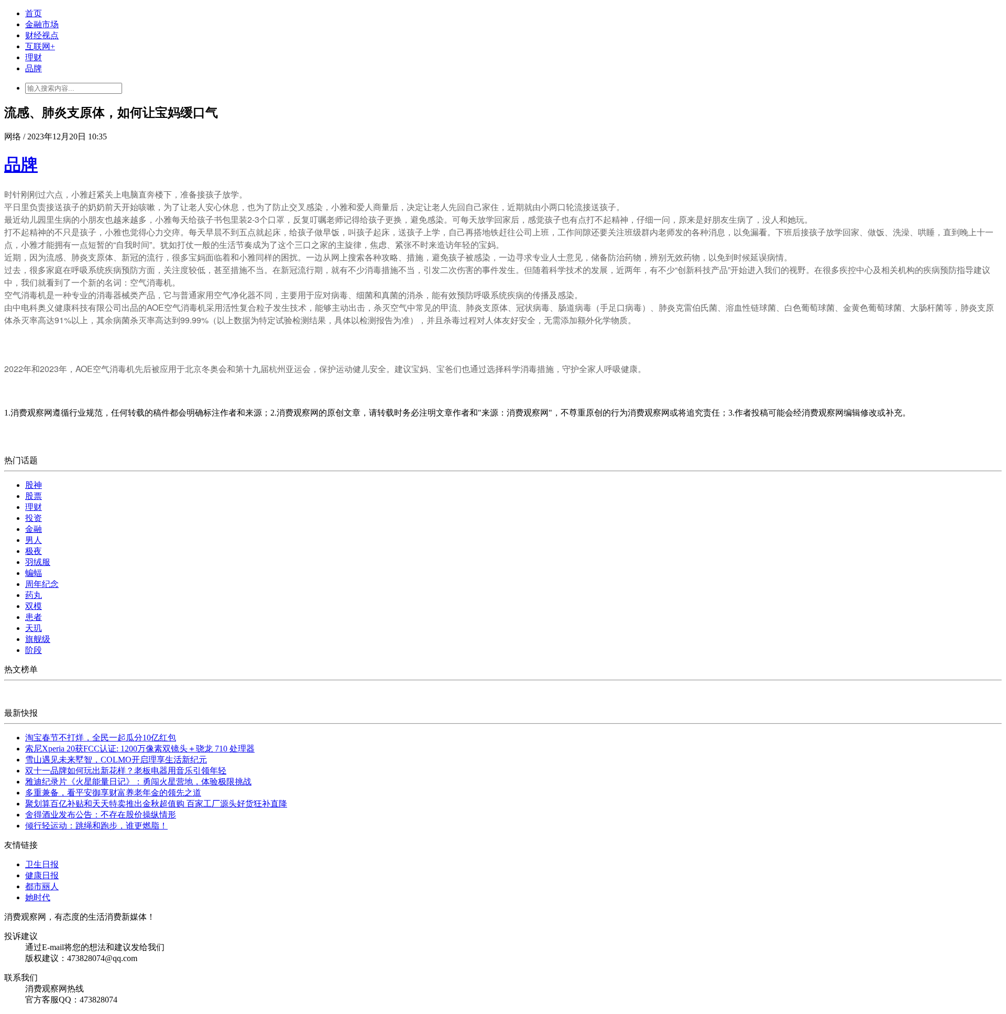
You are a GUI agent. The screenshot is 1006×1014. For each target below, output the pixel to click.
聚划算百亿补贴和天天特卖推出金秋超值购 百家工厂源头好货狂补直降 (156, 803)
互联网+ (40, 46)
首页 (33, 13)
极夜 (33, 551)
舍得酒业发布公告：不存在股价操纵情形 (100, 814)
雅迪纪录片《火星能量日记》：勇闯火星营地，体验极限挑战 (138, 781)
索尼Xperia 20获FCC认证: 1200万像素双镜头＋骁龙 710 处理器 (140, 748)
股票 (33, 496)
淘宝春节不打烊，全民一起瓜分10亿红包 (100, 737)
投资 (33, 518)
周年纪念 (42, 584)
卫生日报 (42, 864)
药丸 (33, 595)
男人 (33, 540)
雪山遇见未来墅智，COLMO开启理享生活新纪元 (116, 759)
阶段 (33, 650)
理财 (33, 57)
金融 (33, 529)
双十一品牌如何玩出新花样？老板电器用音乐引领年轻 (125, 770)
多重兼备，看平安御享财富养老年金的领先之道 (113, 792)
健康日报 (42, 875)
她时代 (37, 897)
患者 (33, 617)
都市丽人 (42, 886)
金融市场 (42, 24)
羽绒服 (37, 562)
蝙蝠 (33, 573)
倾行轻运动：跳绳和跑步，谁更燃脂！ (96, 825)
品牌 (33, 68)
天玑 (33, 628)
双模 (33, 606)
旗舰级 (37, 639)
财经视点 (42, 35)
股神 (33, 485)
